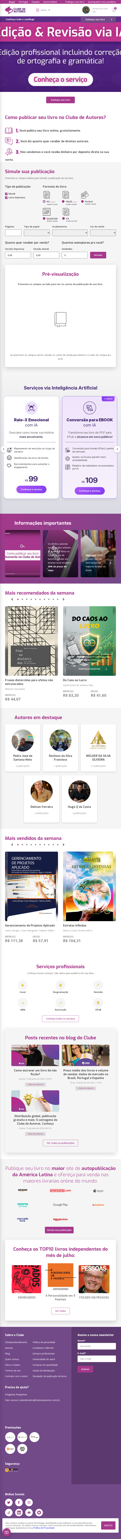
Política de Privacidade (44, 1528)
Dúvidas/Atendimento (16, 1342)
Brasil (12, 1)
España (36, 1)
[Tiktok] (9, 1512)
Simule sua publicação (59, 1229)
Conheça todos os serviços (60, 1018)
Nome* (82, 1340)
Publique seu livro (74, 1)
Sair (94, 11)
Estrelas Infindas (74, 925)
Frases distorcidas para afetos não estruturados (29, 682)
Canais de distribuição (44, 1370)
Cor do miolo (97, 226)
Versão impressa (14, 248)
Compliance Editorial (43, 1347)
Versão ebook (41, 248)
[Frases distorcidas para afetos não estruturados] (31, 641)
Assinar (85, 1369)
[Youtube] (29, 1512)
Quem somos (12, 1359)
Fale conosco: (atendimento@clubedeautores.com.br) (32, 1400)
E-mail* (82, 1353)
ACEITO (108, 1525)
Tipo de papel (31, 226)
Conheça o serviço (31, 490)
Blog (7, 1353)
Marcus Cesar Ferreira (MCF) (77, 930)
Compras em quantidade (45, 1364)
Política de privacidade (44, 1342)
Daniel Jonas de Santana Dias (78, 685)
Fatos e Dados (12, 1364)
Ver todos (60, 1310)
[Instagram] (29, 1502)
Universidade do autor (44, 1359)
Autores (9, 1347)
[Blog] (39, 1512)
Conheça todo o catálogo (20, 19)
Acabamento (59, 226)
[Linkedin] (19, 1512)
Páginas (9, 226)
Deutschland (50, 1)
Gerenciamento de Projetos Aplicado (30, 925)
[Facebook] (19, 1502)
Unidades (67, 248)
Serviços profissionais (44, 1353)
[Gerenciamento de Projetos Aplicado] (31, 886)
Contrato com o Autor (16, 1376)
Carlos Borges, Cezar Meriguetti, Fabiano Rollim (29, 930)
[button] (7, 1532)
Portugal (23, 1)
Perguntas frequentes (16, 1394)
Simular (98, 255)
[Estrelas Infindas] (89, 886)
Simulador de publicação (50, 1376)
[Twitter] (9, 1502)
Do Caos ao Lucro (75, 680)
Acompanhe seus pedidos (102, 1)
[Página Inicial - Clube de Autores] (15, 10)
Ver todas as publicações (60, 1142)
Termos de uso (13, 1370)
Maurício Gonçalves (15, 688)
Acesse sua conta (100, 8)
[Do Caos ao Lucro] (89, 641)
